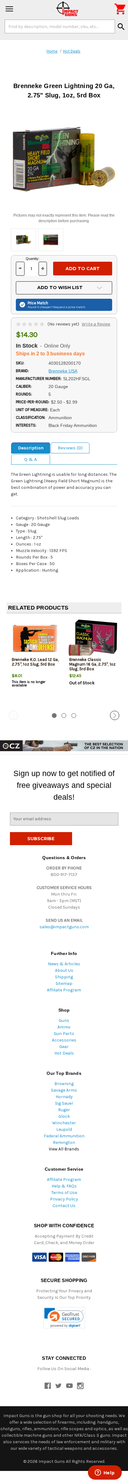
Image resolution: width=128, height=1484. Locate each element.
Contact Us (64, 1205)
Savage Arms (64, 1090)
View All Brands (64, 1149)
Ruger (64, 1109)
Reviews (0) (70, 448)
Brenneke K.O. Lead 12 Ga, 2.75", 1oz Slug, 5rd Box (35, 662)
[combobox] (60, 26)
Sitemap (64, 983)
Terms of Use (64, 1192)
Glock (64, 1116)
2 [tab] (64, 715)
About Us (64, 970)
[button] (64, 1318)
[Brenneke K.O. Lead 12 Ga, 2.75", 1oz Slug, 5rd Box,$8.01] (35, 639)
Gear (64, 1046)
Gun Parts (64, 1033)
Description (30, 448)
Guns (64, 1020)
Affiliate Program (64, 990)
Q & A (30, 459)
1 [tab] (54, 715)
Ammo (64, 1027)
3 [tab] (73, 715)
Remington (64, 1142)
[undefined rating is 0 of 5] (30, 324)
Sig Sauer (64, 1103)
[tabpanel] (35, 662)
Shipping (64, 977)
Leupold (64, 1129)
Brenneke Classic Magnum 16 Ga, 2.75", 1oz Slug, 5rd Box (92, 664)
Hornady (64, 1096)
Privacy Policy (64, 1199)
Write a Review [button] (96, 324)
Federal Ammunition (64, 1136)
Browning (64, 1083)
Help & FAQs (64, 1186)
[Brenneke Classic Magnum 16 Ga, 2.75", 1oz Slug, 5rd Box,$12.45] (93, 639)
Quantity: (32, 258)
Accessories (64, 1040)
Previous (13, 715)
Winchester (64, 1123)
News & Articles (64, 964)
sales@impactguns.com (64, 926)
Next (114, 715)
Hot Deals (64, 1053)
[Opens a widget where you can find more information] (105, 1473)
